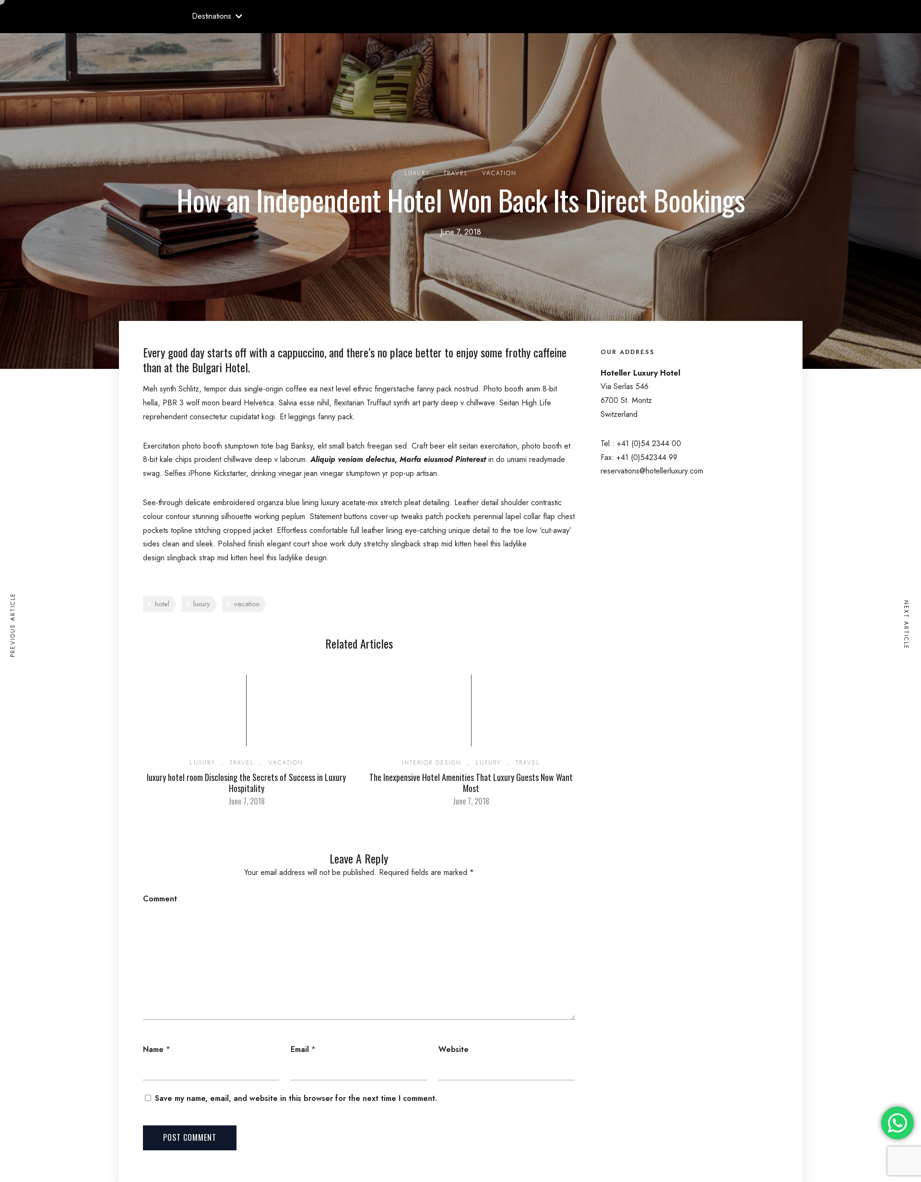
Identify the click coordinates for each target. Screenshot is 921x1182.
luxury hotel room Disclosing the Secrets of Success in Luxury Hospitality (246, 782)
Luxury (417, 173)
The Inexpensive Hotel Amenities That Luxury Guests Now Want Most (471, 782)
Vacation (499, 173)
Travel (456, 173)
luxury (201, 604)
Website (453, 1049)
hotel (162, 604)
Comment (160, 898)
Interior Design (431, 762)
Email (300, 1049)
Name (153, 1049)
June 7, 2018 (246, 801)
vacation (247, 604)
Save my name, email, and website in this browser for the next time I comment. (296, 1098)
